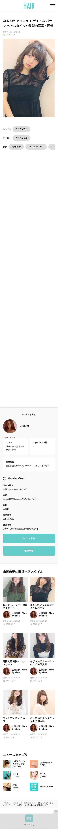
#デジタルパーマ (36, 146)
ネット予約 (29, 541)
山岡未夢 (24, 429)
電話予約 (29, 554)
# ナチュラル (21, 138)
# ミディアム (21, 129)
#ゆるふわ (16, 146)
